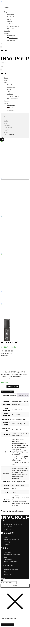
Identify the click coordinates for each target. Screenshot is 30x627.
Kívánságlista (8, 559)
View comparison (7, 625)
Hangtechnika (11, 16)
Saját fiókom (7, 552)
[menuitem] (6, 33)
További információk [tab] (9, 395)
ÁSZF (5, 572)
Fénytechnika (10, 14)
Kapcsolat (7, 31)
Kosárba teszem (13, 386)
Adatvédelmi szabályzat (11, 569)
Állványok (9, 21)
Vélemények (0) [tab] (23, 395)
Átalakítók (10, 24)
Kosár (5, 557)
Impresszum (7, 574)
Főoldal (6, 7)
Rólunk (6, 9)
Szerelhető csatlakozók (13, 26)
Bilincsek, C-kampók (12, 28)
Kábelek (9, 19)
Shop (5, 12)
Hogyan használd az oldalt (11, 539)
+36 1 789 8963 (8, 527)
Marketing (7, 542)
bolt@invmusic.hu (9, 529)
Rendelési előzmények (10, 561)
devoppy (3, 578)
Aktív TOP (9, 353)
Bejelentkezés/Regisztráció (12, 554)
